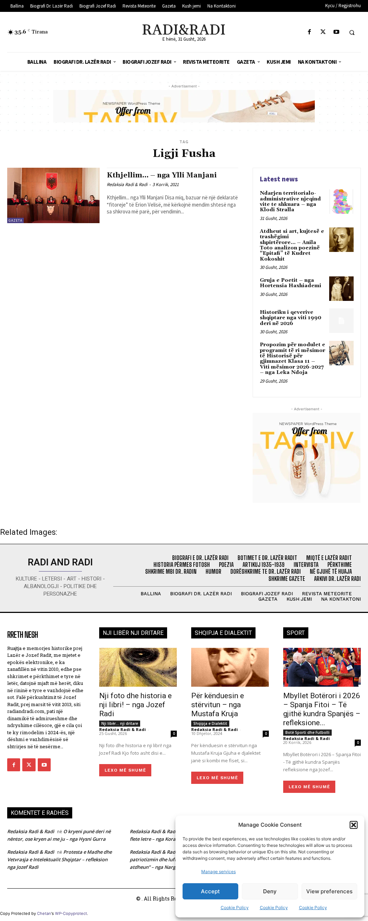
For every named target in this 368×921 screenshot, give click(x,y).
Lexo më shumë (125, 770)
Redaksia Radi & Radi (127, 184)
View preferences (329, 891)
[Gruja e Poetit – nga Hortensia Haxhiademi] (341, 288)
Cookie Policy (235, 907)
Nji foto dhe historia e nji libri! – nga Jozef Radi (135, 704)
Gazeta (15, 220)
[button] (353, 825)
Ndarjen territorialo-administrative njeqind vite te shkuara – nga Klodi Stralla (290, 201)
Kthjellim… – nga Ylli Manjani (162, 175)
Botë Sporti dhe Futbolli (307, 732)
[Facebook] (309, 32)
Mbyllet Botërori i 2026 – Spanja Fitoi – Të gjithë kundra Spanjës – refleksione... (321, 709)
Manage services (218, 871)
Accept (210, 891)
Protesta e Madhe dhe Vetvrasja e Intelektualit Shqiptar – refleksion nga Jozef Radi (59, 859)
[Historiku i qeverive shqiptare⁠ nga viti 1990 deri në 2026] (341, 320)
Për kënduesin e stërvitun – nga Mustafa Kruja (217, 704)
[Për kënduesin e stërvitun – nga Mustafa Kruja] (230, 667)
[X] (323, 32)
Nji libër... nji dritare (119, 723)
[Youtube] (336, 32)
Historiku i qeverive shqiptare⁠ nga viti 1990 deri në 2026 (290, 318)
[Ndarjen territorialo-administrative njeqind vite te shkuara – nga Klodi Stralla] (341, 201)
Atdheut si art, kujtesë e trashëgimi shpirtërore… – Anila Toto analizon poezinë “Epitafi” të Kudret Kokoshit (292, 245)
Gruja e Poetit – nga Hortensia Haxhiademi (290, 283)
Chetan (44, 913)
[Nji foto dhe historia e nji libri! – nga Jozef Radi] (138, 667)
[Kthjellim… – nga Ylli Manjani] (53, 195)
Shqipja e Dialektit (210, 723)
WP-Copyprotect (71, 913)
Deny (270, 891)
